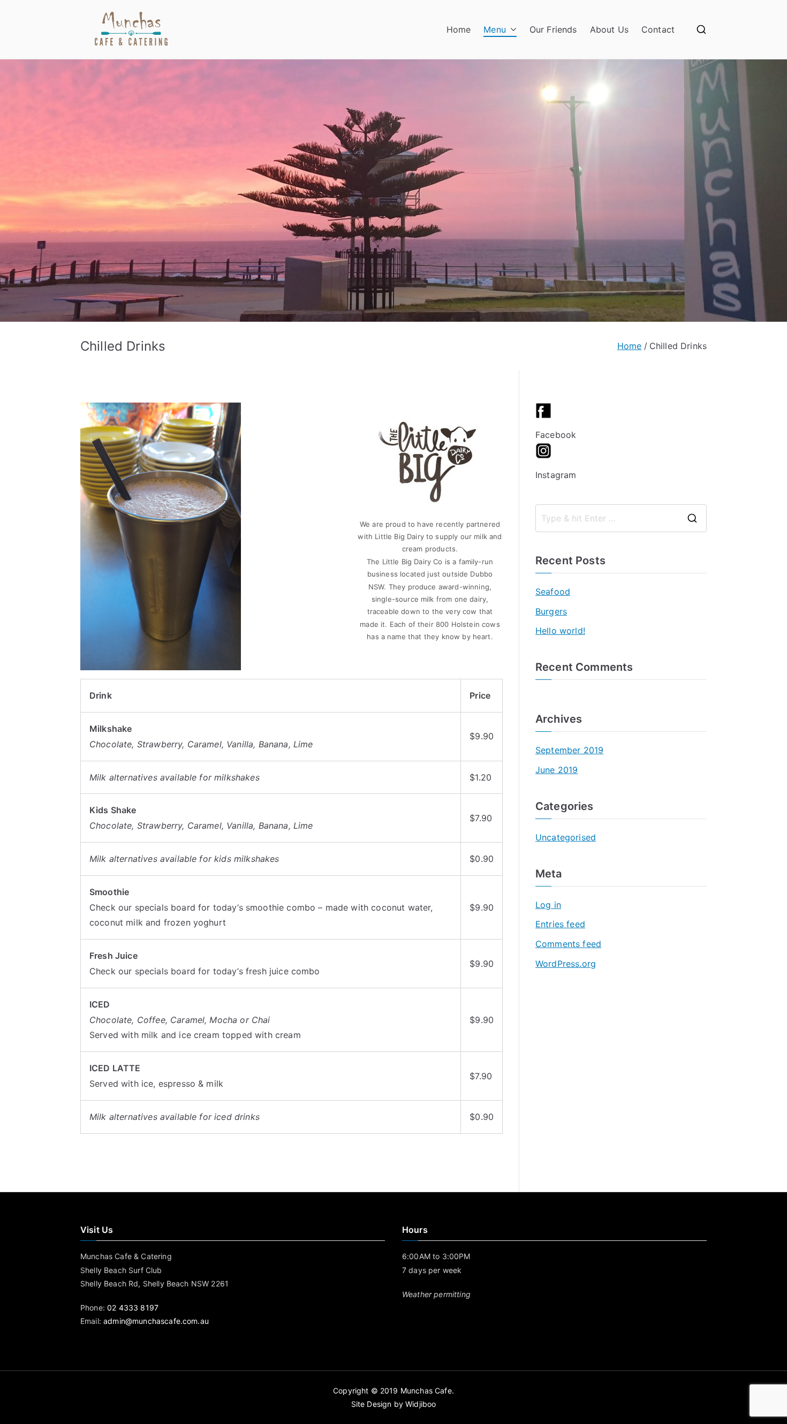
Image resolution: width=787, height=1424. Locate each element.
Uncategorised (565, 837)
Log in (548, 904)
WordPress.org (565, 963)
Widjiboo (420, 1403)
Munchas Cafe (426, 1390)
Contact (658, 29)
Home (459, 29)
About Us (609, 29)
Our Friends (553, 29)
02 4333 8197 (132, 1307)
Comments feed (568, 943)
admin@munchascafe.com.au (156, 1320)
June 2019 (556, 769)
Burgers (551, 611)
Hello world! (560, 630)
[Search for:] (621, 518)
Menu (494, 29)
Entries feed (560, 924)
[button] (511, 29)
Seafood (552, 591)
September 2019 (569, 750)
